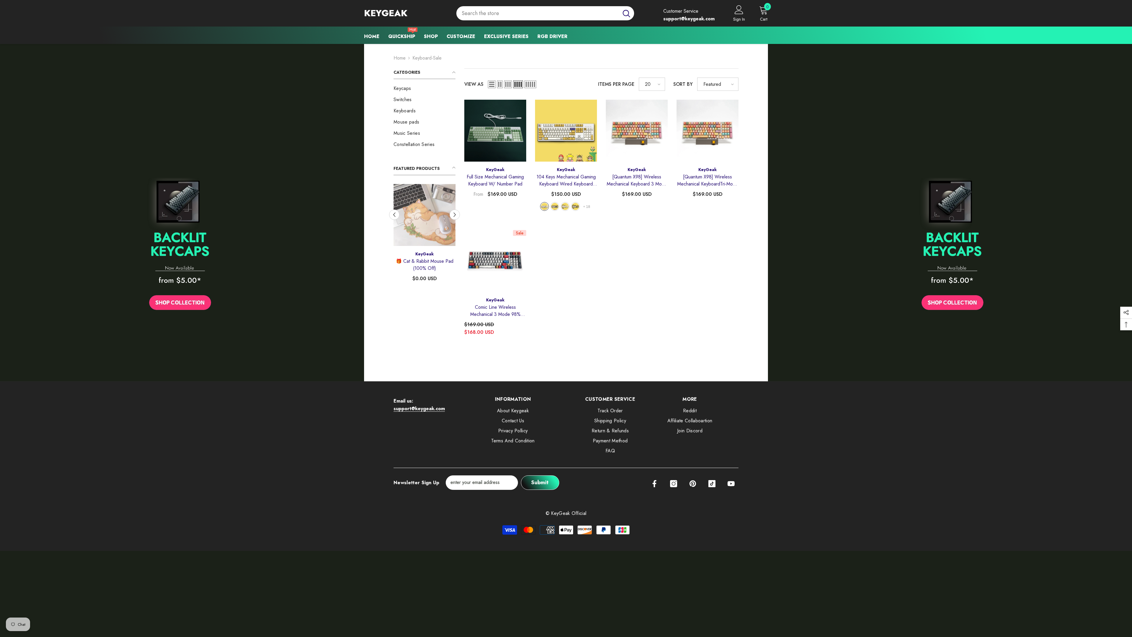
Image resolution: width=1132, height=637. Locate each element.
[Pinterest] (692, 483)
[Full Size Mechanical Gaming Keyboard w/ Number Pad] (495, 131)
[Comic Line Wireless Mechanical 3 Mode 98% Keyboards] (495, 261)
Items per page (616, 84)
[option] (424, 235)
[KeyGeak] (180, 245)
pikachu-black (575, 206)
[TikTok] (712, 483)
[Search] (545, 13)
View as (473, 84)
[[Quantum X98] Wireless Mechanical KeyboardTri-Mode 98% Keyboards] (707, 131)
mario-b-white (544, 206)
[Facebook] (654, 483)
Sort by (683, 84)
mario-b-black (554, 206)
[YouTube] (731, 483)
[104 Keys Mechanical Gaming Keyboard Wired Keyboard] (566, 131)
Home (400, 58)
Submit (540, 482)
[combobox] (537, 13)
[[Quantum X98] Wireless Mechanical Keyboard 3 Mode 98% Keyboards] (637, 131)
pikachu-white (565, 206)
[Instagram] (673, 483)
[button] (394, 214)
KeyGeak (424, 254)
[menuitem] (424, 88)
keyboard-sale (427, 58)
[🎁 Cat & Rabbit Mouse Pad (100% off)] (424, 215)
